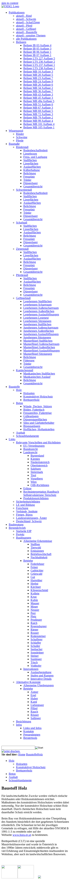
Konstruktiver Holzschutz (31, 767)
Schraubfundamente (20, 780)
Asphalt (13, 777)
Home (21, 754)
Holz (40, 754)
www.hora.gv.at (22, 834)
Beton (12, 773)
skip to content (9, 3)
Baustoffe (31, 754)
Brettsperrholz (24, 770)
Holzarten (21, 763)
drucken (15, 751)
